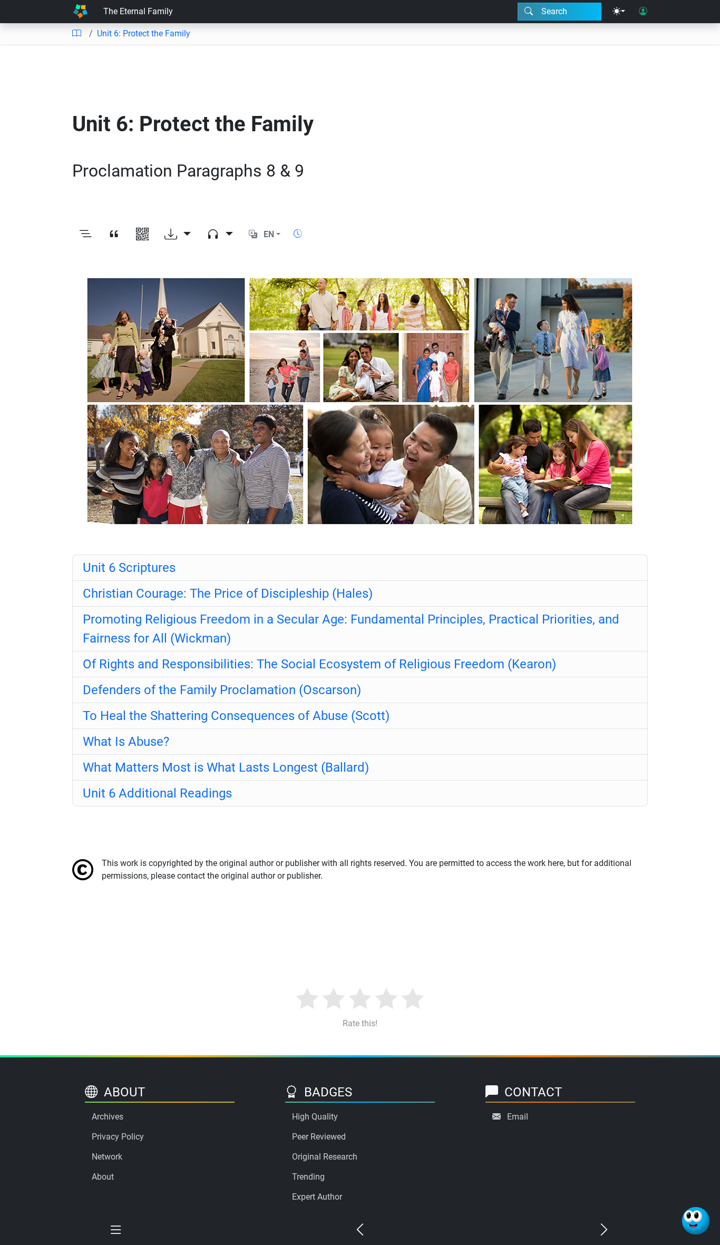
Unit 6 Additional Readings (157, 793)
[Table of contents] (76, 33)
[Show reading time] (297, 234)
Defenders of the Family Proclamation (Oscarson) (222, 690)
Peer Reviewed (319, 1137)
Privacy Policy (118, 1137)
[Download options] (178, 234)
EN (269, 234)
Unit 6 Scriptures (129, 567)
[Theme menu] (619, 12)
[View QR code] (142, 234)
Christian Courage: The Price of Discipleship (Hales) (228, 593)
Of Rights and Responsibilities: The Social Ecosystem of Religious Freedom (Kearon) (319, 664)
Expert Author (317, 1197)
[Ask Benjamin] (695, 1220)
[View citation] (114, 234)
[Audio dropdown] (220, 234)
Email (517, 1117)
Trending (308, 1177)
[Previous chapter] (360, 1230)
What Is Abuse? (126, 741)
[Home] (80, 11)
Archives (107, 1117)
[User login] (643, 12)
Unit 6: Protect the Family (143, 33)
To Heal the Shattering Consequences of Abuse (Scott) (236, 715)
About (103, 1177)
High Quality (315, 1117)
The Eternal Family (138, 11)
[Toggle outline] (85, 234)
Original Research (324, 1157)
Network (107, 1157)
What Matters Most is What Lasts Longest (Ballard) (226, 767)
